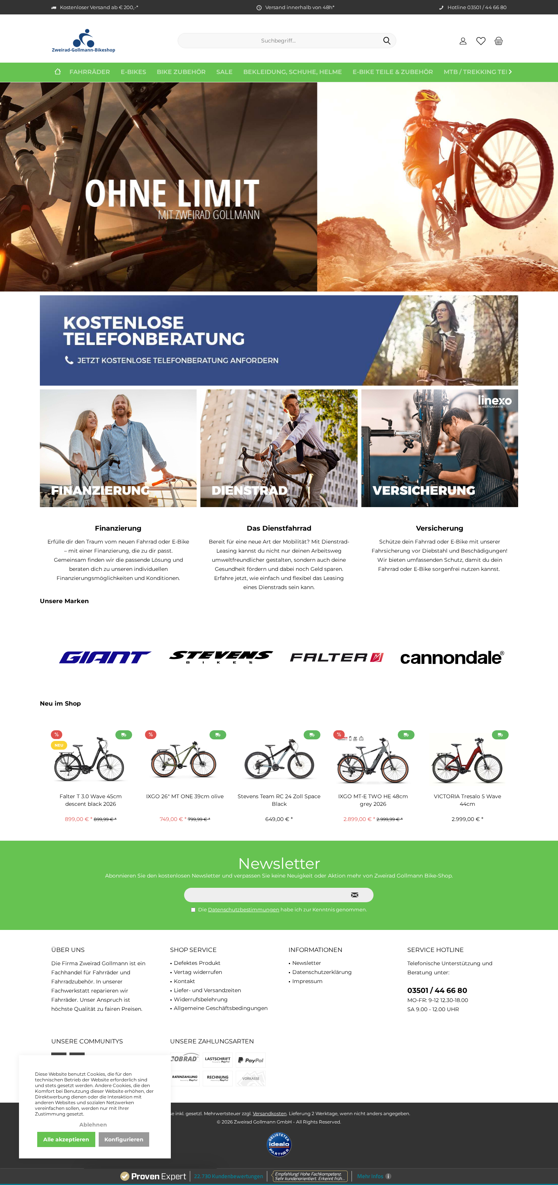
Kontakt (184, 981)
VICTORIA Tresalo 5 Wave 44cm (373, 800)
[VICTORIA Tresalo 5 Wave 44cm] (373, 759)
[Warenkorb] (499, 40)
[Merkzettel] (481, 40)
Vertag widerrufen (198, 972)
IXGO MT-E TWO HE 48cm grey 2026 (279, 800)
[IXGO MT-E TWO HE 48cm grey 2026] (279, 759)
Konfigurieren (123, 1139)
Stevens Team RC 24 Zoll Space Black (184, 800)
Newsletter (306, 963)
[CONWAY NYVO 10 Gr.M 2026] (467, 759)
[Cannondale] (337, 657)
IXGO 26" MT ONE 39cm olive (90, 796)
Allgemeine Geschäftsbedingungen (221, 1008)
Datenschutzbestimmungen (243, 909)
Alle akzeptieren (66, 1139)
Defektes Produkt (197, 963)
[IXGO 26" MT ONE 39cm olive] (90, 759)
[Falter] (221, 657)
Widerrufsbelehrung (201, 999)
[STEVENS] (105, 657)
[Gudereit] (452, 657)
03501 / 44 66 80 (437, 990)
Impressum (307, 981)
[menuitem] (499, 40)
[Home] (57, 72)
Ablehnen (93, 1124)
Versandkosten (270, 1113)
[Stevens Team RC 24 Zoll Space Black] (184, 759)
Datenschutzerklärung (322, 972)
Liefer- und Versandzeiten (207, 990)
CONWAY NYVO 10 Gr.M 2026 (467, 796)
